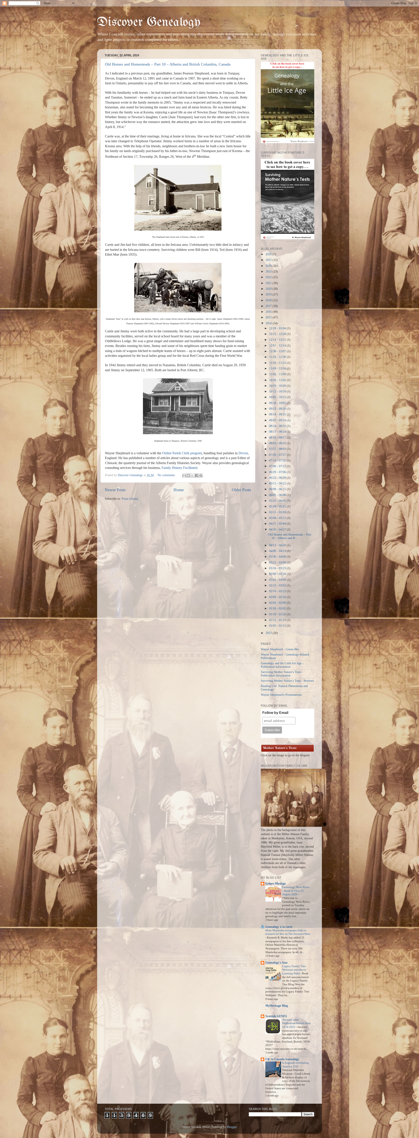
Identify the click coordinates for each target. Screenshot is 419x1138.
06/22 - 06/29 (278, 477)
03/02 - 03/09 (278, 579)
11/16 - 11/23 (278, 362)
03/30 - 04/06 (278, 556)
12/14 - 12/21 (278, 339)
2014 (269, 323)
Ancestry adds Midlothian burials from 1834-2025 (296, 1023)
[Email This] (184, 475)
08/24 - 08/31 (278, 426)
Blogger (232, 1127)
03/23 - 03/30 (278, 562)
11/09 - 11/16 (278, 368)
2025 (269, 260)
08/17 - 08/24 (278, 431)
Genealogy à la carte (278, 926)
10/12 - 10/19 (278, 391)
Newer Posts (115, 489)
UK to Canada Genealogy (282, 1059)
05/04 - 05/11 (278, 518)
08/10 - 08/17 (278, 437)
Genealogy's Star (276, 962)
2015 (269, 317)
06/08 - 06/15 (278, 489)
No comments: (167, 475)
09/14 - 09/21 (278, 414)
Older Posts (241, 489)
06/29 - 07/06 (278, 472)
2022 (269, 277)
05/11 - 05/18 (278, 512)
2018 (269, 300)
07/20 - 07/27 (278, 454)
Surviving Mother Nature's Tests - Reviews (287, 680)
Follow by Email (275, 713)
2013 (269, 633)
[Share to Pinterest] (201, 475)
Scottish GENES (276, 1016)
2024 (269, 265)
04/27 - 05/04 (278, 523)
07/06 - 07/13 (278, 466)
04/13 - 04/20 (278, 545)
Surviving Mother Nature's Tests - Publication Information (282, 673)
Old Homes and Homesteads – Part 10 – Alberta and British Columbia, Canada (167, 64)
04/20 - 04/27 (278, 529)
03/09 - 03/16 (278, 574)
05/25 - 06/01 (278, 500)
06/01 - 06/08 (278, 495)
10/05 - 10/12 (278, 397)
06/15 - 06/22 (278, 483)
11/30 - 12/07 (278, 351)
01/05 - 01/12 (278, 625)
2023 (269, 271)
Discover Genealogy (148, 22)
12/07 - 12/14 (278, 345)
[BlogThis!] (188, 475)
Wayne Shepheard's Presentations (281, 694)
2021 (269, 283)
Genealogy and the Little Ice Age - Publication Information (282, 665)
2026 (269, 254)
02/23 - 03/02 (278, 585)
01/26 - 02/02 (278, 608)
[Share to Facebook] (196, 475)
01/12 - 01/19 (278, 620)
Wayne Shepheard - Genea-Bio (280, 649)
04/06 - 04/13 (278, 551)
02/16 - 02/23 (278, 591)
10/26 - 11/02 (278, 380)
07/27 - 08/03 (278, 449)
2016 (269, 311)
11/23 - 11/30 (278, 357)
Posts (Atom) (130, 498)
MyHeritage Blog (276, 1005)
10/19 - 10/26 (278, 385)
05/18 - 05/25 (278, 506)
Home (178, 489)
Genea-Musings (275, 883)
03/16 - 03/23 (278, 568)
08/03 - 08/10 (278, 443)
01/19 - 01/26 (278, 614)
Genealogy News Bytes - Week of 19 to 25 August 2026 (295, 891)
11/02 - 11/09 (278, 374)
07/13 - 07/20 (278, 460)
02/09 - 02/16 (278, 597)
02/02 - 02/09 (278, 602)
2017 (269, 306)
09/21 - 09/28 (278, 408)
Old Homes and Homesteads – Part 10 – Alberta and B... (289, 536)
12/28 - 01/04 (278, 328)
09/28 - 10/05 (278, 403)
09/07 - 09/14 (278, 420)
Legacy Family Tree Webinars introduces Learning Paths (294, 970)
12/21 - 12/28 (278, 334)
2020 (269, 288)
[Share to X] (192, 475)
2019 (269, 294)
